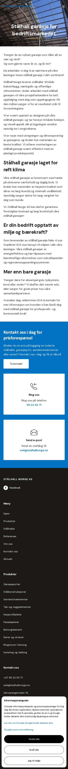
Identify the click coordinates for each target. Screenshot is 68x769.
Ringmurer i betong (15, 644)
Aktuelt (7, 559)
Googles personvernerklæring (18, 729)
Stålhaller (9, 528)
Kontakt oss (10, 551)
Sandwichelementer (15, 599)
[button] (63, 6)
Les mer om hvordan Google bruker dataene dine (28, 723)
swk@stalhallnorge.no (34, 450)
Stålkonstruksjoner (14, 591)
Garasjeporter (11, 584)
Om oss (7, 544)
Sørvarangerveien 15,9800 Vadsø (15, 695)
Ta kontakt (16, 363)
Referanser (9, 536)
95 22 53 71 (34, 405)
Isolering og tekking (15, 652)
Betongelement (12, 629)
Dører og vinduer (13, 637)
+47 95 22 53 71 (13, 677)
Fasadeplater (11, 622)
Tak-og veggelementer (17, 607)
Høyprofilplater (12, 614)
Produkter (9, 521)
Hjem (6, 513)
